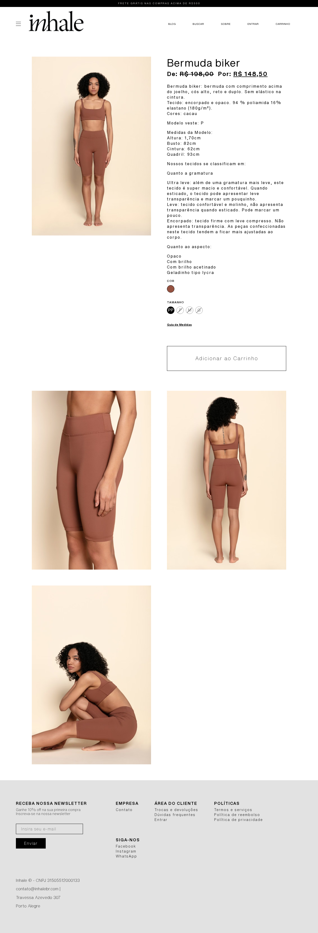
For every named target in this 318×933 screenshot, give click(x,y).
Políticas (227, 803)
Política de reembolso (237, 814)
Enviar (31, 843)
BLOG (172, 24)
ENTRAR (253, 24)
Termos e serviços (233, 810)
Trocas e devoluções (176, 810)
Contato (124, 810)
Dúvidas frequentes (175, 814)
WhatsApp (126, 856)
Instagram (126, 851)
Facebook (126, 846)
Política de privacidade (238, 819)
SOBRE (226, 24)
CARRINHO (283, 24)
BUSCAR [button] (198, 24)
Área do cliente (176, 803)
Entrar (161, 819)
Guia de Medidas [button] (179, 324)
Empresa (127, 803)
